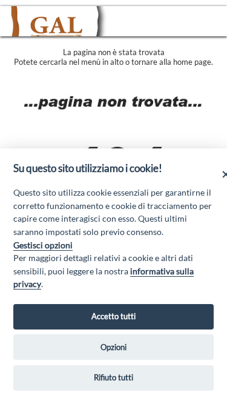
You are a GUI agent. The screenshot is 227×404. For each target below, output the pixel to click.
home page (192, 62)
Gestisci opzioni (43, 245)
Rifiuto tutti (113, 377)
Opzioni (113, 347)
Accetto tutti (113, 316)
